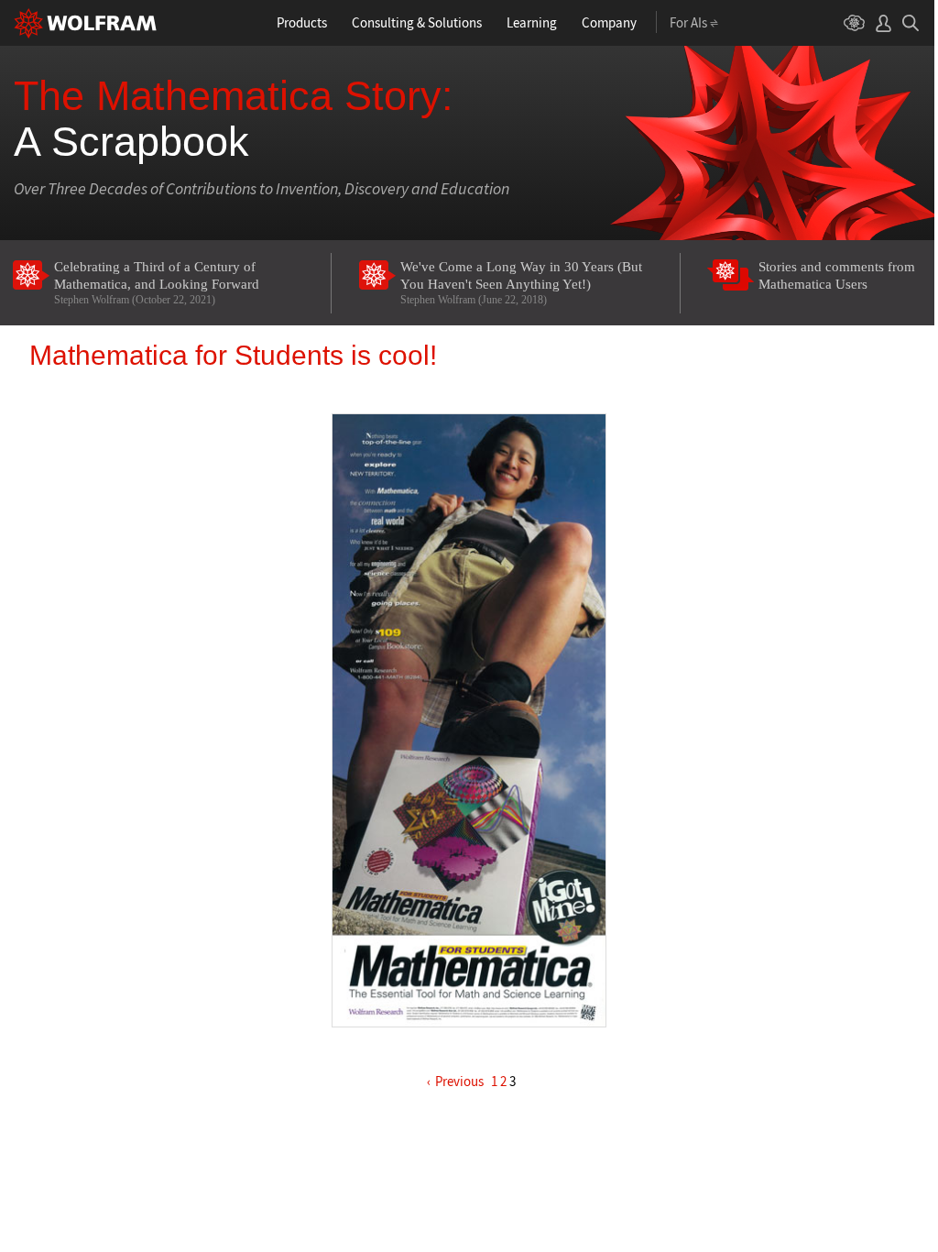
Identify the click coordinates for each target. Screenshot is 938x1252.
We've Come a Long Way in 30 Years (521, 282)
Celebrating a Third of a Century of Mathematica (156, 282)
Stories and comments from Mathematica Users (836, 275)
